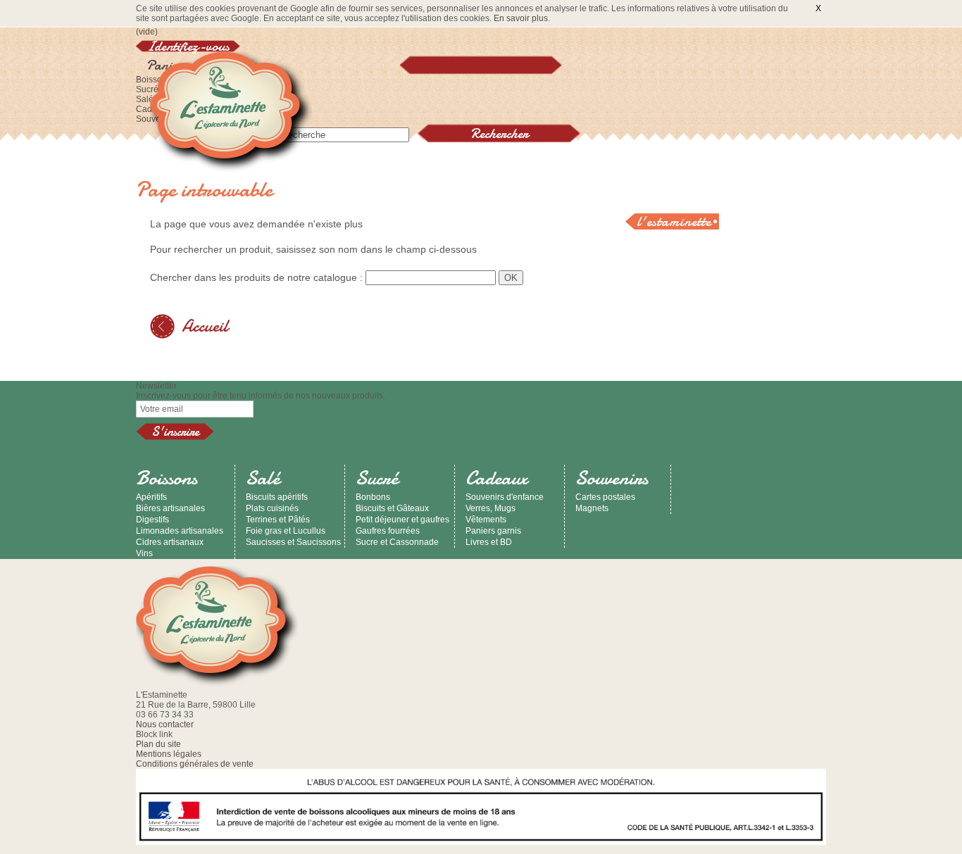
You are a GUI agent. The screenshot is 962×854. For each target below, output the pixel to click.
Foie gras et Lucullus (285, 531)
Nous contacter (165, 724)
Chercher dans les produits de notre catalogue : (256, 277)
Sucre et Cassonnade (397, 542)
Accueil (205, 326)
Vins (144, 553)
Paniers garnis (493, 531)
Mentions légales (168, 754)
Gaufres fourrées (388, 531)
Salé (145, 99)
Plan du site (158, 744)
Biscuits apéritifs (277, 497)
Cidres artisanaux (170, 542)
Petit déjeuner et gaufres (402, 520)
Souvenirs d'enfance (505, 497)
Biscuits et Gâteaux (392, 508)
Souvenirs (611, 478)
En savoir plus (521, 18)
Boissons (166, 478)
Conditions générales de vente (195, 764)
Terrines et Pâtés (278, 520)
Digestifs (152, 520)
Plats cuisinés (272, 508)
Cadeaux (496, 478)
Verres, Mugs (491, 508)
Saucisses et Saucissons (293, 542)
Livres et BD (489, 542)
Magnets (591, 508)
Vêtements (486, 520)
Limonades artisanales (179, 531)
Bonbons (373, 497)
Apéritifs (151, 497)
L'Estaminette (674, 221)
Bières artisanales (170, 508)
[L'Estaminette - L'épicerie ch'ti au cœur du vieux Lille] (231, 113)
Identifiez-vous (188, 46)
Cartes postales (605, 497)
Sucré (147, 89)
